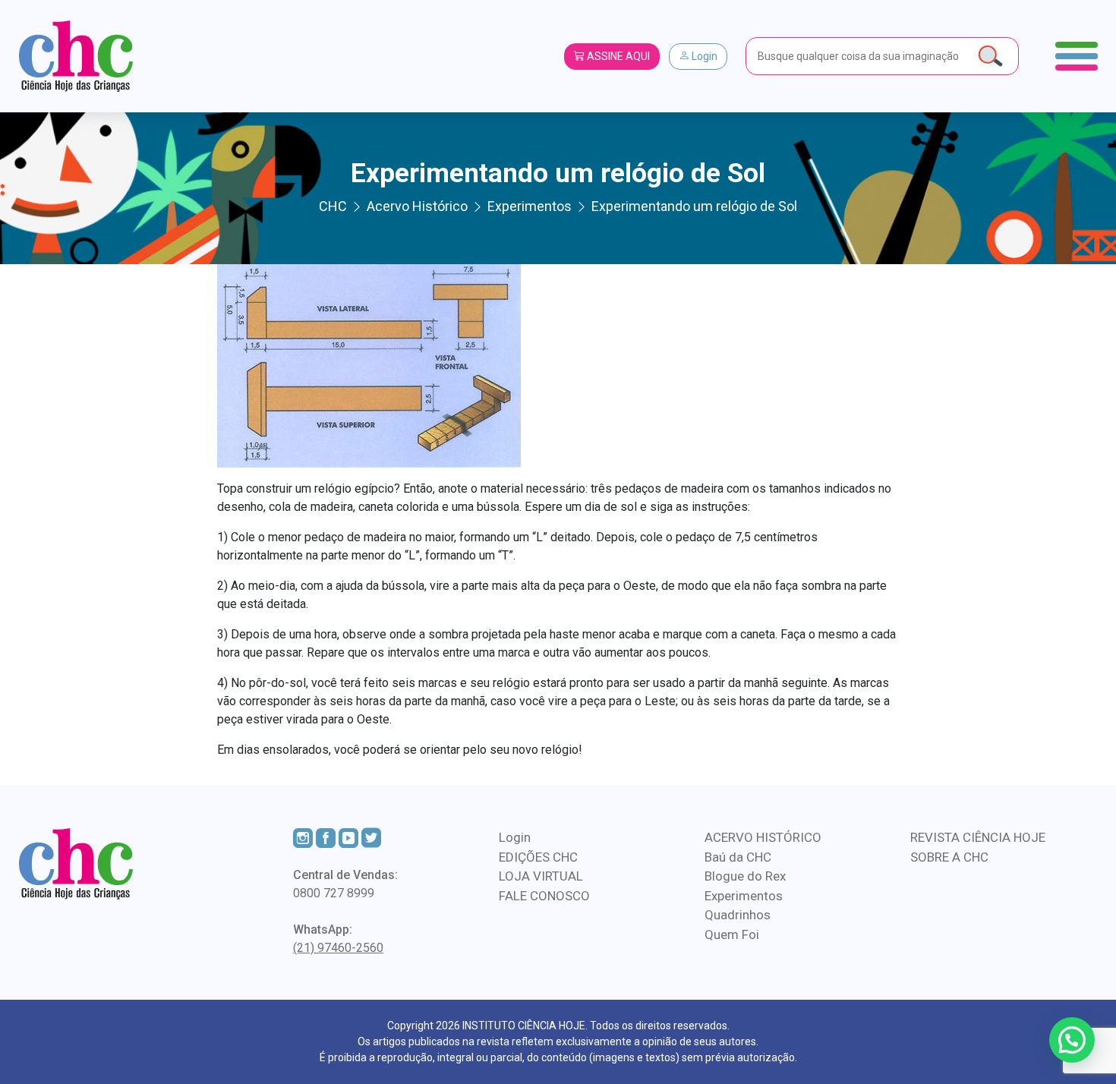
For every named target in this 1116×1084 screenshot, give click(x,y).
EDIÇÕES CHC (538, 857)
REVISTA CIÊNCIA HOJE (977, 837)
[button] (1072, 1040)
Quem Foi (732, 934)
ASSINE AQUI (617, 56)
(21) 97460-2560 (338, 948)
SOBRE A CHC (949, 857)
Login (703, 56)
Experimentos (744, 895)
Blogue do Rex (745, 876)
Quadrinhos (738, 914)
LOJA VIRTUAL (541, 876)
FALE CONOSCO (544, 895)
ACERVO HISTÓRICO (763, 837)
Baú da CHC (738, 857)
